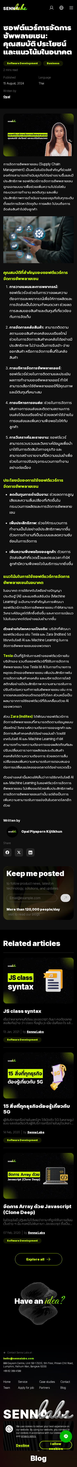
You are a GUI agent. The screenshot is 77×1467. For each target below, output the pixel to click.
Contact (65, 1381)
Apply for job (26, 1387)
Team (6, 1387)
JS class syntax (22, 1011)
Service (22, 1381)
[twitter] (19, 852)
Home (6, 1381)
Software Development (22, 63)
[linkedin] (30, 852)
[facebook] (7, 852)
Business (53, 63)
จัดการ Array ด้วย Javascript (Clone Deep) (37, 1209)
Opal (6, 96)
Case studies (47, 1381)
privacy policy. (28, 1436)
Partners (44, 1387)
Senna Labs (35, 1031)
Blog (63, 1387)
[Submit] (65, 898)
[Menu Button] (71, 7)
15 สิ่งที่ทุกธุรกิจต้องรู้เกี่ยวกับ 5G (36, 1109)
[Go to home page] (15, 7)
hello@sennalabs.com (18, 1358)
